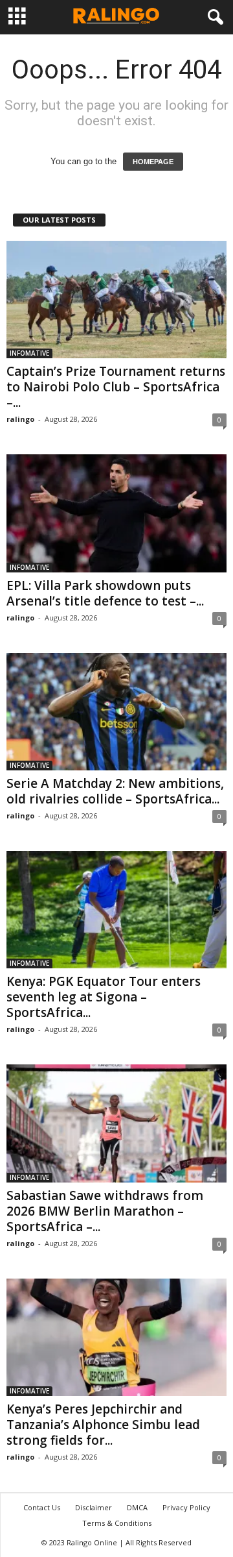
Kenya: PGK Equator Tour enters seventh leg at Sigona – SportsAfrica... (103, 997)
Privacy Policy (186, 1507)
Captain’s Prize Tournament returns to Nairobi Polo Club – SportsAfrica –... (115, 387)
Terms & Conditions (116, 1523)
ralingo (20, 419)
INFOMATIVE (29, 353)
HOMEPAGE (153, 162)
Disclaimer (93, 1507)
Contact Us (41, 1507)
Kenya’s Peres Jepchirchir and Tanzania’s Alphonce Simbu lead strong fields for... (103, 1425)
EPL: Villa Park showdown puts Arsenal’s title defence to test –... (105, 593)
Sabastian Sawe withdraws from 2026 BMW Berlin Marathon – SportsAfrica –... (104, 1211)
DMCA (137, 1507)
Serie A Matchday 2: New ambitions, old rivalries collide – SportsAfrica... (115, 791)
